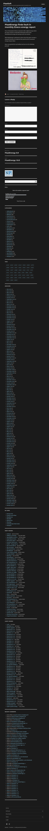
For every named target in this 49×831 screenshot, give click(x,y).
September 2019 (10, 361)
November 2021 (10, 336)
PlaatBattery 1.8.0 (11, 649)
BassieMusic (10, 212)
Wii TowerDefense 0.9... (12, 562)
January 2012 (10, 438)
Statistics (9, 600)
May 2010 (9, 471)
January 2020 (10, 356)
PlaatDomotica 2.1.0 (11, 699)
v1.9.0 (30, 272)
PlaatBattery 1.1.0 (11, 669)
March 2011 (9, 455)
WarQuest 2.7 (15, 785)
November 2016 (10, 381)
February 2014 (10, 413)
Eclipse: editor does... (12, 567)
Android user (10, 766)
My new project (10, 547)
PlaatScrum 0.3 (13, 746)
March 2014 (9, 411)
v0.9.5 (32, 267)
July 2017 (9, 374)
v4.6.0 (28, 277)
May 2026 (9, 292)
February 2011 (10, 456)
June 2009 (9, 490)
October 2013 (10, 419)
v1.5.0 (15, 272)
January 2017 (10, 378)
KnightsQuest (10, 224)
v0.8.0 (7, 267)
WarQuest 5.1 (15, 748)
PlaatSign (9, 246)
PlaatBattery (10, 228)
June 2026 (9, 290)
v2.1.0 (11, 275)
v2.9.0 (15, 277)
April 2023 (9, 322)
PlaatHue (9, 234)
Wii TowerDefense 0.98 (17, 725)
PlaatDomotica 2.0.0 (11, 696)
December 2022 (10, 327)
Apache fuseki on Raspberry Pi (21, 714)
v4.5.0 (23, 277)
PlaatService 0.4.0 (11, 654)
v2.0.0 (7, 275)
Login (7, 819)
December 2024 (10, 306)
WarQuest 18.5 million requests (19, 735)
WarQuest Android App (12, 585)
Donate (8, 607)
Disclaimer (9, 597)
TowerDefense (10, 254)
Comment (7, 105)
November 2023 (10, 317)
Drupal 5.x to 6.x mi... (12, 579)
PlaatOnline (9, 236)
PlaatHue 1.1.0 (10, 688)
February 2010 (10, 476)
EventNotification (11, 219)
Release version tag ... (12, 673)
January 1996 (10, 505)
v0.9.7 (11, 270)
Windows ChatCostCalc (12, 614)
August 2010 (10, 466)
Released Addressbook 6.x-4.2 (18, 750)
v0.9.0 (11, 267)
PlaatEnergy (21, 94)
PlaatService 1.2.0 (11, 647)
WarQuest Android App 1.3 (19, 781)
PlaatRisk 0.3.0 (10, 646)
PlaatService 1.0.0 (11, 679)
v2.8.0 (11, 277)
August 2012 (10, 426)
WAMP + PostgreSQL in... (13, 544)
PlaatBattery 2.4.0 (11, 634)
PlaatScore (9, 241)
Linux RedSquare (11, 602)
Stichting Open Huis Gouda (13, 523)
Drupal (8, 589)
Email (6, 129)
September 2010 (10, 465)
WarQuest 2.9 (15, 775)
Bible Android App (11, 691)
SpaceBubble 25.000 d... (12, 537)
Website (7, 135)
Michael (9, 756)
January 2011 (10, 458)
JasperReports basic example (20, 731)
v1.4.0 (11, 272)
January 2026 (10, 297)
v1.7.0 (23, 272)
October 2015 (10, 401)
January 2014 (10, 414)
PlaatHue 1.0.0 (10, 639)
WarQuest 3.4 (16, 765)
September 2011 (10, 445)
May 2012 (9, 431)
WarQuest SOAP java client (18, 726)
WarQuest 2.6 (15, 788)
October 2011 (10, 443)
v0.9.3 (24, 267)
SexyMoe (9, 755)
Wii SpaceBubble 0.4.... (12, 565)
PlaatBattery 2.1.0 (11, 661)
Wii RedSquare (10, 557)
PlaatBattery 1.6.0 (11, 684)
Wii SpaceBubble (11, 554)
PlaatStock (9, 698)
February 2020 (10, 354)
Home (7, 808)
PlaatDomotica (10, 231)
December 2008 (10, 500)
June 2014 (9, 408)
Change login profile (11, 611)
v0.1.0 (7, 265)
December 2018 (10, 369)
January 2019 (10, 368)
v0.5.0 (24, 265)
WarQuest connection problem (19, 753)
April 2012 (9, 433)
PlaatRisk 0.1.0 (10, 642)
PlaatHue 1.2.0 (10, 632)
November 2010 (10, 461)
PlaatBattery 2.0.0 (11, 674)
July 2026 (9, 289)
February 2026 (10, 296)
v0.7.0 (32, 265)
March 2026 (9, 294)
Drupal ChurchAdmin (12, 616)
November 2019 (10, 357)
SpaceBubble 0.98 (16, 758)
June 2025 (9, 301)
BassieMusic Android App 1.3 (18, 721)
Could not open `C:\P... (12, 587)
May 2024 (9, 312)
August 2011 (9, 446)
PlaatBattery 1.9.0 (11, 651)
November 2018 (10, 371)
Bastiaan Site (10, 513)
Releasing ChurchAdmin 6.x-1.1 (18, 743)
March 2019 (9, 366)
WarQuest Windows (11, 570)
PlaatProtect (10, 238)
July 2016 (9, 388)
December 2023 (10, 316)
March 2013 (9, 423)
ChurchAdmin (10, 218)
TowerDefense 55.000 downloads (20, 756)
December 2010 (10, 460)
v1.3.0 (7, 272)
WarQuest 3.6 (15, 761)
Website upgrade (11, 580)
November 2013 (10, 418)
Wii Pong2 (9, 555)
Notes (8, 226)
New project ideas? (11, 540)
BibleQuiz (9, 214)
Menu (43, 4)
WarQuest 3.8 (16, 755)
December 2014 (10, 406)
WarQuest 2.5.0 (15, 792)
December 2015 (10, 398)
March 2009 (9, 495)
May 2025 (9, 302)
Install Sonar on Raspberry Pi (18, 718)
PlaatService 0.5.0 (11, 631)
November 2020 (10, 346)
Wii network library (11, 545)
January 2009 (10, 498)
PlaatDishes (9, 229)
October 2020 (10, 347)
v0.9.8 (15, 270)
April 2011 (9, 453)
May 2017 (9, 376)
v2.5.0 (27, 275)
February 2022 (10, 334)
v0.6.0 (28, 265)
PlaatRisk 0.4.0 (10, 626)
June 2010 (9, 470)
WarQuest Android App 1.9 (21, 766)
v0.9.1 (16, 267)
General (8, 221)
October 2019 (10, 359)
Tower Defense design (12, 552)
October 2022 (10, 331)
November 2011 (10, 441)
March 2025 (9, 304)
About (8, 594)
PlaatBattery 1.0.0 (11, 671)
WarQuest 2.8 (15, 776)
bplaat (8, 721)
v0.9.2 (20, 267)
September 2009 (11, 485)
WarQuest (9, 256)
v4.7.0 (32, 277)
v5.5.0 (11, 280)
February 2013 (10, 424)
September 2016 (10, 384)
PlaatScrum (9, 243)
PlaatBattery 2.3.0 (11, 656)
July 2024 (9, 311)
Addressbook (10, 211)
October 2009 (10, 483)
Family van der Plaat (11, 515)
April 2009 (9, 493)
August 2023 (10, 321)
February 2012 (10, 436)
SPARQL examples (11, 703)
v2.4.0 (23, 275)
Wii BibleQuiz (10, 550)
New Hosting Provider (17, 740)
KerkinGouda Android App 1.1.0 (20, 723)
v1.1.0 (28, 270)
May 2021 (9, 342)
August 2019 (10, 363)
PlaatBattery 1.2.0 (11, 668)
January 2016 (10, 396)
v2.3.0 (19, 275)
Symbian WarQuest (11, 606)
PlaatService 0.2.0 (11, 637)
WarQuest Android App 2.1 (19, 763)
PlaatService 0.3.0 (11, 636)
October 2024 (10, 309)
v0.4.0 (19, 265)
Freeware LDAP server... (12, 542)
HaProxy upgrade (11, 693)
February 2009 (10, 497)
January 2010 (10, 478)
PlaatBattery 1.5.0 (11, 681)
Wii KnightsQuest (11, 584)
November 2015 (10, 399)
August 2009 (10, 486)
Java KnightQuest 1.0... (12, 663)
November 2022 (10, 329)
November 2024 (10, 307)
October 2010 (10, 463)
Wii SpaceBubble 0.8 (11, 577)
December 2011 (10, 440)
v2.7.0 (7, 277)
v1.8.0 (27, 272)
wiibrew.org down (11, 595)
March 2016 (9, 393)
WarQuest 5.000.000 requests (19, 751)
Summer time (10, 612)
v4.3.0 (19, 277)
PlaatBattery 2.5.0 (11, 686)
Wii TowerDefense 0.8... (12, 582)
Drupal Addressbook (11, 564)
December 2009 (10, 480)
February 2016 (10, 394)
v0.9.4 (28, 267)
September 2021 (10, 337)
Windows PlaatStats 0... (12, 560)
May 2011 (9, 451)
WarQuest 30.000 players (23, 733)
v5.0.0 (7, 280)
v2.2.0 (15, 275)
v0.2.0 (11, 265)
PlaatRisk (9, 239)
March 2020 (9, 352)
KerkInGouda (10, 223)
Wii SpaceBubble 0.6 (11, 559)
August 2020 (10, 349)
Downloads (9, 592)
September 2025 (11, 299)
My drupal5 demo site (20, 770)
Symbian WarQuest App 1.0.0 (18, 745)
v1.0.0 (24, 270)
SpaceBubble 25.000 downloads (24, 760)
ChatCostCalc (10, 216)
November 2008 (10, 502)
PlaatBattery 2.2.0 (11, 644)
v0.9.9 (20, 270)
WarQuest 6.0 (14, 730)
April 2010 (9, 473)
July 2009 (9, 488)
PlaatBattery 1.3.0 (11, 666)
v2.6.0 (31, 275)
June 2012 (9, 430)
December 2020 (10, 344)
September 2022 (11, 332)
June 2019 (9, 364)
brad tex (9, 736)
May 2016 (9, 389)
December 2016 (10, 379)
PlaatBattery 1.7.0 (11, 659)
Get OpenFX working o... (12, 664)
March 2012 (9, 435)
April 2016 (9, 391)
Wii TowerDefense (11, 549)
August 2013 (9, 421)
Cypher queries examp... (12, 706)
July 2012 (9, 428)
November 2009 (10, 481)
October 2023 (10, 319)
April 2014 (9, 409)
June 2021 (9, 341)
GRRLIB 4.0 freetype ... (12, 535)
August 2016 (10, 386)
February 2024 (10, 314)
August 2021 (10, 339)
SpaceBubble (10, 253)
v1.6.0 (19, 272)
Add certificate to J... (11, 694)
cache (8, 624)
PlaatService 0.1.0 (11, 629)
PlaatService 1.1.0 (11, 657)
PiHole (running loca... (12, 683)
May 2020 (9, 351)
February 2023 (10, 324)
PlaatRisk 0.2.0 (10, 641)
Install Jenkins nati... (11, 704)
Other (7, 816)
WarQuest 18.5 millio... (12, 572)
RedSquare (9, 251)
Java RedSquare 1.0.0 (11, 652)
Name (6, 123)
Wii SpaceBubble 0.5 (11, 569)
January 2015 (10, 404)
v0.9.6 (7, 270)
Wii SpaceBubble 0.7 (11, 575)
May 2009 (9, 491)
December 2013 (10, 416)
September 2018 (10, 373)
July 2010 (9, 468)
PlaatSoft (7, 4)
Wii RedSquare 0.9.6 (11, 590)
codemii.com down (11, 609)
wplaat (8, 94)
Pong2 (8, 249)
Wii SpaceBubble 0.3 (11, 574)
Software (9, 533)
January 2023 (10, 326)
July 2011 (9, 448)
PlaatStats (9, 248)
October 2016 (10, 383)
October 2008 (10, 503)
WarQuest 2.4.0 (15, 793)
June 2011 (9, 450)
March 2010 (9, 475)
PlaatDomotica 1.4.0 (11, 701)
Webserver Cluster (11, 760)
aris (7, 746)
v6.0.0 (15, 280)
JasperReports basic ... (12, 539)
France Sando (10, 770)
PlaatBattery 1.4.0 (11, 678)
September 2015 (10, 403)
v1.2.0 (31, 270)
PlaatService (10, 244)
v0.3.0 (15, 265)
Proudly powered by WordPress (20, 827)
